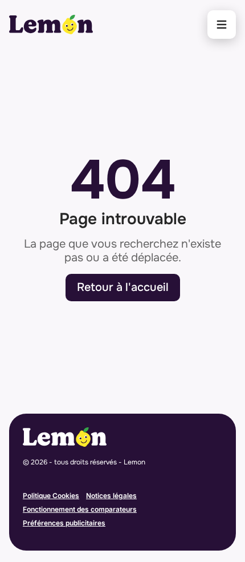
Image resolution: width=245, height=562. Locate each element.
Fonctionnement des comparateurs (80, 509)
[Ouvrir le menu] (221, 24)
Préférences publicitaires (64, 523)
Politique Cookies (51, 495)
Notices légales (111, 495)
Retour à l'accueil (123, 287)
